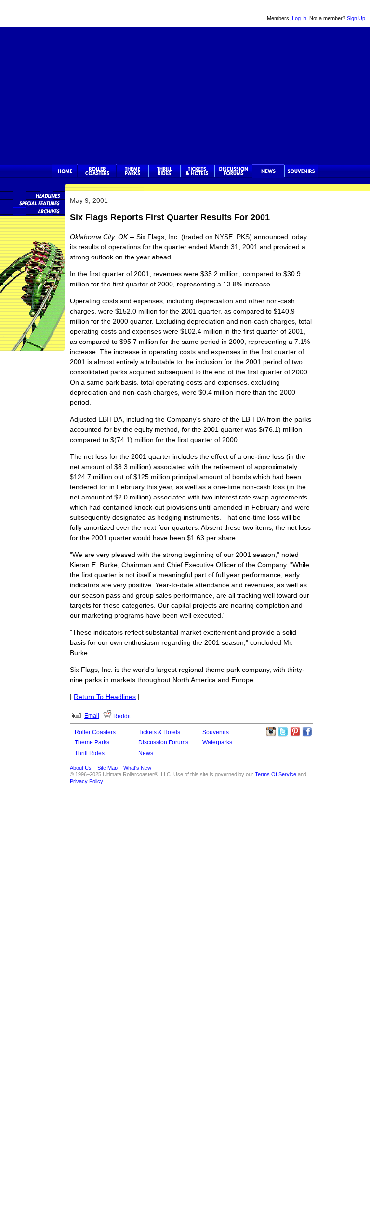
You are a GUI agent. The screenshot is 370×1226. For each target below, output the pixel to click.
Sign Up (356, 18)
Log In (299, 18)
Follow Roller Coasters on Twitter (283, 732)
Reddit (122, 716)
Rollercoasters (97, 171)
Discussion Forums (233, 171)
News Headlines (32, 195)
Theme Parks (132, 171)
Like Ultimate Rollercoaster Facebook (307, 732)
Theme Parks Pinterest (295, 732)
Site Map (107, 767)
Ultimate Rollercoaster (67, 13)
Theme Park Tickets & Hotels (197, 171)
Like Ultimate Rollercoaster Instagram (271, 732)
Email (91, 716)
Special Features (32, 203)
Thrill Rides (164, 171)
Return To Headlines (105, 696)
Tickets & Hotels (159, 732)
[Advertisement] (185, 94)
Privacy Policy (86, 781)
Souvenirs (301, 171)
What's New (137, 767)
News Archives (32, 210)
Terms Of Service (275, 774)
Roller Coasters (95, 732)
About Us (81, 767)
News (268, 171)
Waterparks (217, 742)
